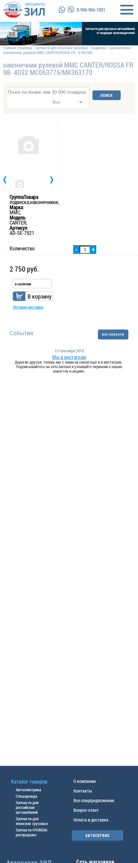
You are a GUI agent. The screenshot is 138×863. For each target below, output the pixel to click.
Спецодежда (26, 796)
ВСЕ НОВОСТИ (113, 334)
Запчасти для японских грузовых (61, 47)
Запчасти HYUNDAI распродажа (31, 832)
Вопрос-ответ (86, 810)
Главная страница (17, 47)
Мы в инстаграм (69, 357)
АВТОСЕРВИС (97, 835)
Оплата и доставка (90, 820)
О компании (84, 781)
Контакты (82, 791)
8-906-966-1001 (91, 9)
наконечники (119, 47)
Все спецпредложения (93, 800)
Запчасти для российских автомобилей (27, 807)
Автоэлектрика (28, 790)
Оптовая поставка (28, 307)
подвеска (98, 47)
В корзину (40, 296)
